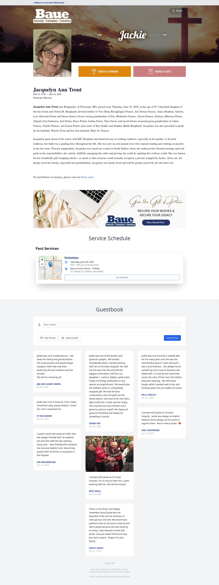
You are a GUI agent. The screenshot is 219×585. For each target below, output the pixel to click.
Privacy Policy (101, 572)
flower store (87, 177)
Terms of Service (118, 572)
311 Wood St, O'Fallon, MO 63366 (86, 271)
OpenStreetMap (112, 576)
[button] (50, 265)
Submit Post (172, 337)
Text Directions (122, 277)
